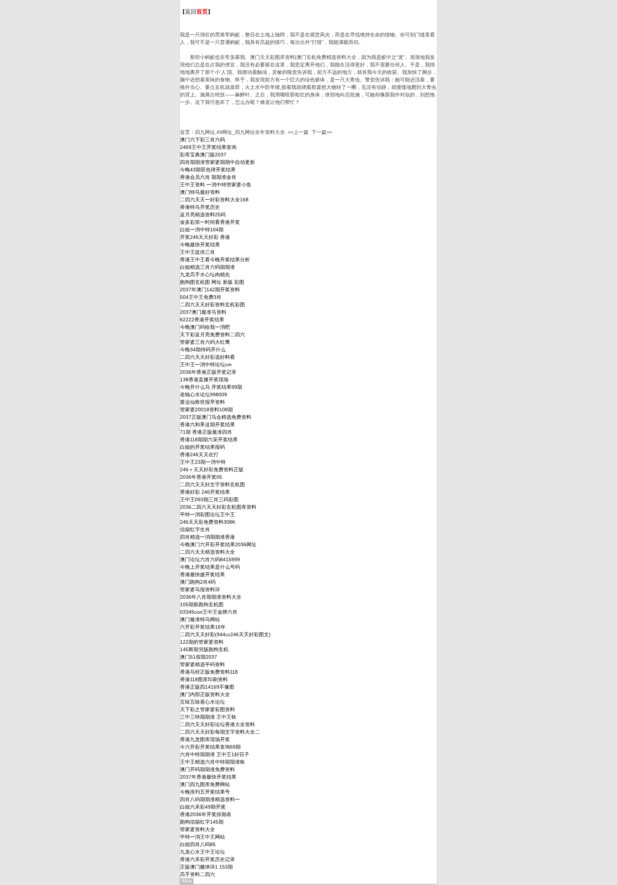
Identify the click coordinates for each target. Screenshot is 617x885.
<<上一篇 (298, 132)
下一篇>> (321, 132)
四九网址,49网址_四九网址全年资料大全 (240, 132)
